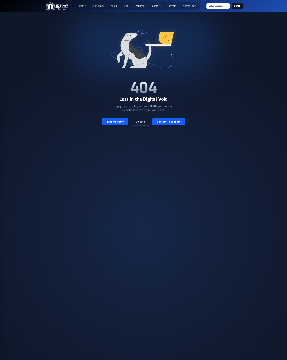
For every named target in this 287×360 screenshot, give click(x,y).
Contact (156, 5)
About (113, 5)
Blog (126, 5)
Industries (140, 5)
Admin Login (189, 5)
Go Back (140, 121)
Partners (171, 5)
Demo (237, 5)
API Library (98, 5)
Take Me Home (115, 121)
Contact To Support (168, 121)
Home (82, 5)
